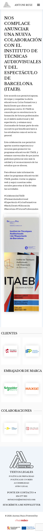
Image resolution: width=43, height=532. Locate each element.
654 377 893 (21, 496)
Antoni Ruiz (23, 5)
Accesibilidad (21, 483)
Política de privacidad (21, 476)
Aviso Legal (21, 486)
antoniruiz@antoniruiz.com (21, 499)
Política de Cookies (22, 480)
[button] (38, 4)
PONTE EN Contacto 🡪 (21, 492)
